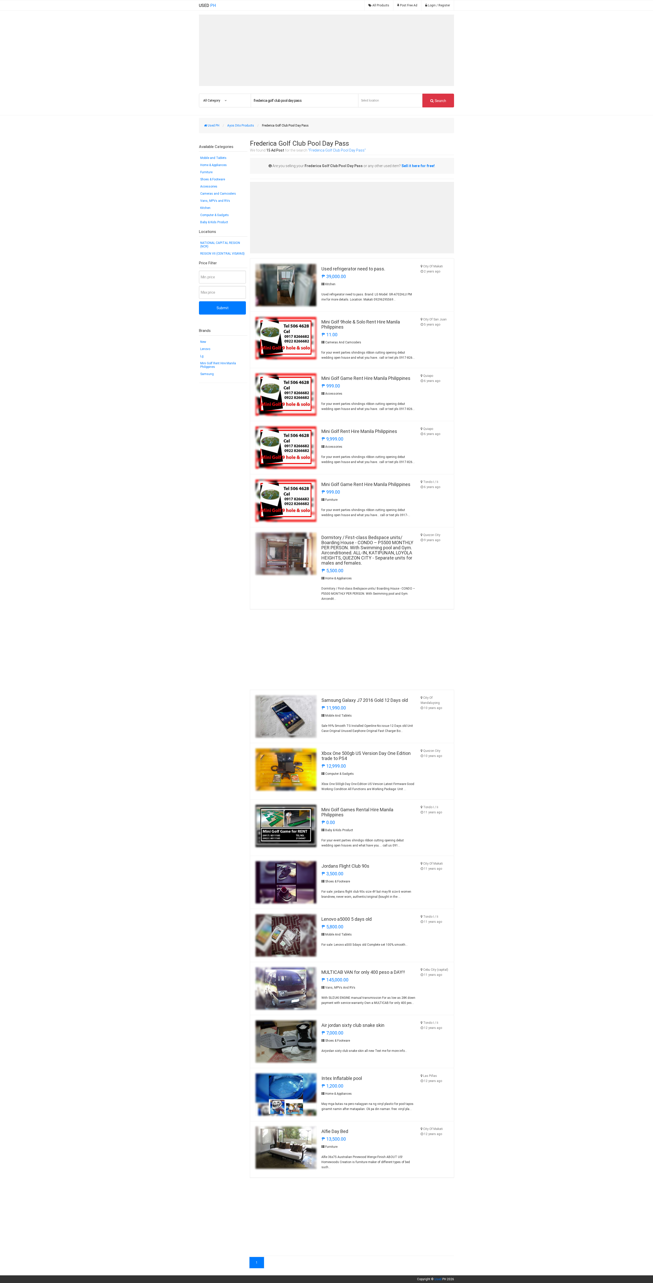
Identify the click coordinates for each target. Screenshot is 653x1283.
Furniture (206, 172)
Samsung (207, 374)
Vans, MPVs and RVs (215, 201)
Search (440, 100)
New (203, 342)
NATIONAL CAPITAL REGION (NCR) (220, 244)
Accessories (208, 186)
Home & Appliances (213, 165)
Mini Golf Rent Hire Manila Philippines (218, 365)
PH (207, 5)
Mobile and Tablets (213, 158)
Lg (202, 356)
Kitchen (205, 208)
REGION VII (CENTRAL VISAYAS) (222, 253)
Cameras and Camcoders (218, 193)
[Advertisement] (326, 50)
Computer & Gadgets (214, 215)
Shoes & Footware (212, 179)
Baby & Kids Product (214, 222)
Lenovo (205, 349)
